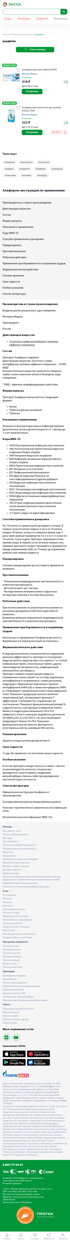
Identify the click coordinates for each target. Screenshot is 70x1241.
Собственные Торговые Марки (18, 997)
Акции (8, 19)
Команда (7, 902)
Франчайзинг (10, 979)
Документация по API (14, 993)
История (7, 899)
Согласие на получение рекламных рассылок (26, 887)
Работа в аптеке (11, 1012)
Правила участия (11, 953)
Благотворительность (14, 909)
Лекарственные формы (21, 35)
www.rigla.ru (49, 1086)
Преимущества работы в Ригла (18, 1009)
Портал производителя (15, 983)
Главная (6, 35)
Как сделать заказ (12, 831)
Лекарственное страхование (17, 920)
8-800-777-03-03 (13, 1165)
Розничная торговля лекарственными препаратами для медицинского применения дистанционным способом (32, 878)
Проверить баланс (12, 956)
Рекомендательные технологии (19, 934)
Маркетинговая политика (16, 863)
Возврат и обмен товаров (16, 866)
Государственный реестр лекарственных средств (31, 801)
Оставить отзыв (11, 913)
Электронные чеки (12, 967)
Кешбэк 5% (42, 19)
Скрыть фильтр (38, 49)
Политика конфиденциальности (19, 845)
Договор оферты (11, 870)
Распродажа (24, 19)
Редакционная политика (15, 916)
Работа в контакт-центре (16, 1019)
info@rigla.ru (26, 1202)
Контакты (8, 906)
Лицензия (8, 852)
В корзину (32, 91)
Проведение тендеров (14, 976)
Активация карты (12, 949)
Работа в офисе (11, 1016)
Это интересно (10, 841)
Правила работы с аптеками (17, 937)
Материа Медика (29, 74)
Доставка (7, 838)
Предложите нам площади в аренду (21, 986)
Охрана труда (10, 1023)
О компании (9, 895)
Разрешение (9, 856)
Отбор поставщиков (13, 990)
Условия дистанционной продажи (20, 859)
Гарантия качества (12, 923)
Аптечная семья (11, 946)
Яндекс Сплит (9, 65)
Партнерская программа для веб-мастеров (25, 1000)
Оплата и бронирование (15, 834)
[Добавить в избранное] (18, 70)
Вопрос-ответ (10, 964)
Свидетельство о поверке (16, 927)
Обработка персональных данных (20, 883)
